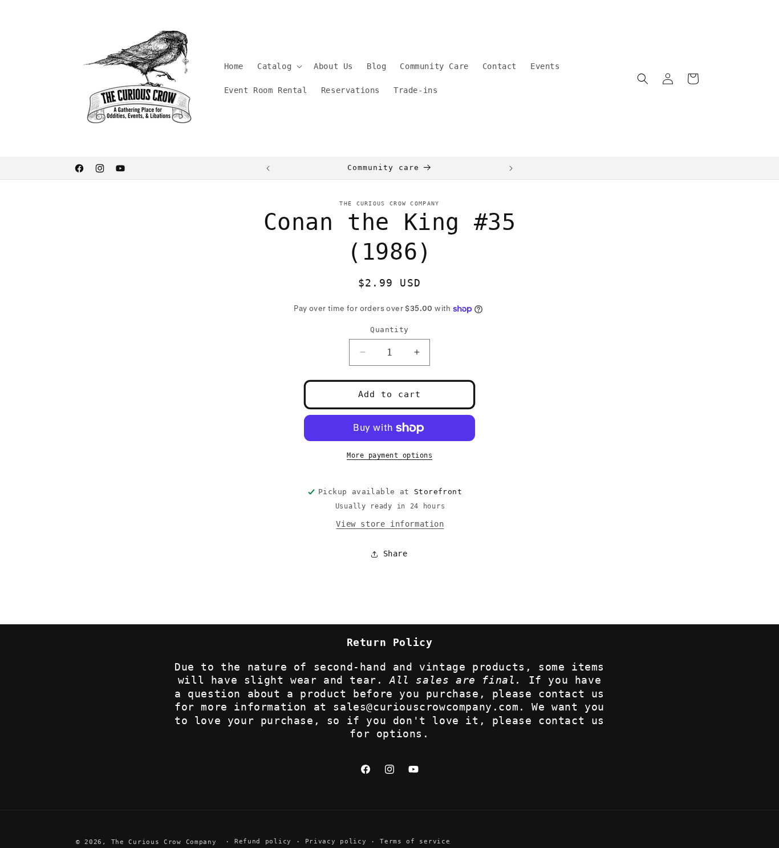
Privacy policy (336, 841)
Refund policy (262, 841)
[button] (278, 66)
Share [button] (395, 553)
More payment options (389, 455)
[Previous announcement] (268, 168)
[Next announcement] (511, 168)
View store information (390, 523)
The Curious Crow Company (164, 842)
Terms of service (415, 841)
